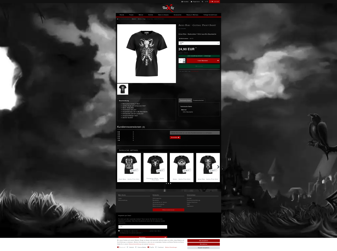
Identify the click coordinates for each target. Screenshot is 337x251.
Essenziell (122, 247)
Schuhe (150, 15)
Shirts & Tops (142, 19)
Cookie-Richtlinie (192, 202)
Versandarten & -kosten (160, 202)
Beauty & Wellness (192, 15)
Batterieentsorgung (158, 204)
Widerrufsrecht (157, 206)
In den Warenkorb (203, 60)
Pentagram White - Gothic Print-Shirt (155, 179)
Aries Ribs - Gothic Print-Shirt (208, 179)
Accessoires (177, 15)
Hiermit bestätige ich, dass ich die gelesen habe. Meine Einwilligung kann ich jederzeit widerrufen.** (140, 231)
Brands (122, 15)
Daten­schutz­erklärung (135, 244)
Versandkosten (195, 71)
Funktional (161, 247)
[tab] (185, 100)
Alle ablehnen (203, 244)
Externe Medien (142, 247)
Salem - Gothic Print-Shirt (181, 179)
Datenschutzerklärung (193, 200)
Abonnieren (142, 237)
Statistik (131, 247)
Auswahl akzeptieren (203, 248)
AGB (188, 204)
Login (120, 198)
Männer (141, 15)
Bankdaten (156, 200)
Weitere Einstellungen (171, 247)
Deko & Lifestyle (163, 15)
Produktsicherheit (198, 100)
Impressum (190, 206)
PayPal (152, 247)
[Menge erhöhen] (184, 59)
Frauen (131, 15)
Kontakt (189, 198)
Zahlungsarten (157, 198)
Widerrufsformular (168, 210)
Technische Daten (185, 100)
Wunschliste (200, 66)
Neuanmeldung (122, 200)
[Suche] (202, 1)
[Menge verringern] (184, 62)
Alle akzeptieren (203, 240)
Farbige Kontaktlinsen (210, 15)
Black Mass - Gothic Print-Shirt (128, 179)
